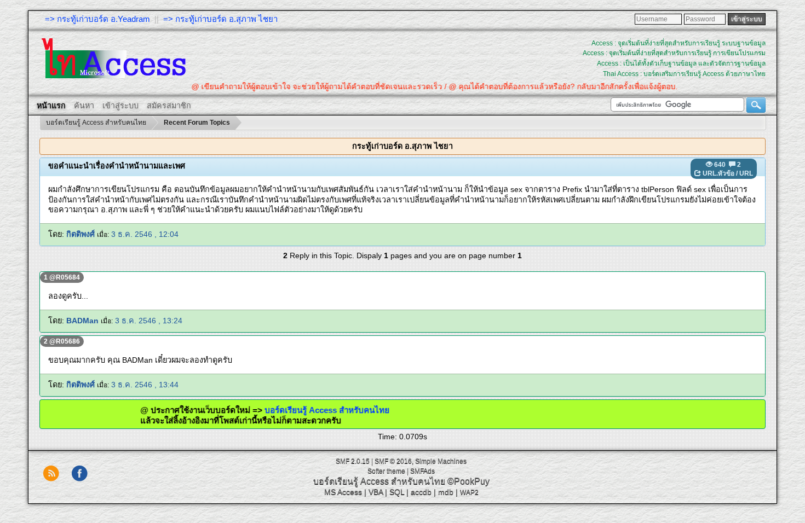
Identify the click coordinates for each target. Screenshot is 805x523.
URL (746, 173)
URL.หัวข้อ (718, 173)
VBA (376, 491)
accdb (421, 491)
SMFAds (422, 471)
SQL (396, 491)
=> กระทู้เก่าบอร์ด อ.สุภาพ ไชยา (220, 19)
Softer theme (386, 471)
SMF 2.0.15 (353, 461)
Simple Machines (441, 461)
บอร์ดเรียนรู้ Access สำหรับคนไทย (341, 410)
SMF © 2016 (393, 461)
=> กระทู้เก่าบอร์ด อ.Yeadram (97, 19)
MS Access (343, 491)
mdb (445, 491)
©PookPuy (468, 481)
